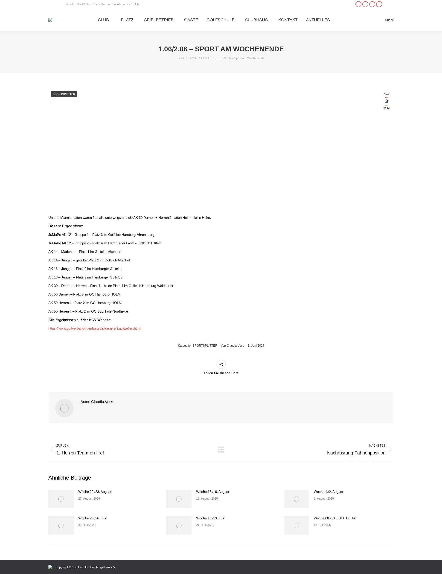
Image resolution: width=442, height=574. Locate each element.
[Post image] (61, 499)
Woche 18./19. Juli (210, 518)
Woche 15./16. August (212, 492)
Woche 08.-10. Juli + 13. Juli (335, 518)
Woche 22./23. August (94, 492)
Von (232, 345)
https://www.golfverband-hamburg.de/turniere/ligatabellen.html (94, 328)
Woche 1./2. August (328, 492)
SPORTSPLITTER (64, 94)
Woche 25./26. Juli (92, 518)
